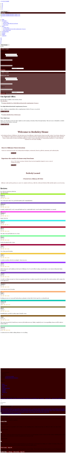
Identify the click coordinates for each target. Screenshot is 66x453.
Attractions (13, 153)
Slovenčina (44, 412)
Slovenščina (39, 412)
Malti (63, 409)
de (2, 3)
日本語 (62, 410)
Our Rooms (13, 165)
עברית (34, 410)
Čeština (13, 410)
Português (5, 412)
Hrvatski (23, 410)
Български (3, 410)
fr (2, 7)
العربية (32, 409)
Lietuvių (42, 409)
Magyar (19, 410)
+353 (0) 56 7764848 (5, 1)
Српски (30, 412)
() (6, 68)
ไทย (54, 410)
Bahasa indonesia (29, 410)
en (2, 5)
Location (4, 389)
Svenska (26, 412)
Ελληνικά (26, 409)
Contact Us (4, 392)
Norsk (42, 410)
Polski (9, 412)
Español (10, 409)
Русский (18, 412)
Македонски (52, 409)
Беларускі (8, 410)
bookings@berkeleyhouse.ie (11, 377)
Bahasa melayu (58, 409)
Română (22, 412)
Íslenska (38, 410)
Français (14, 409)
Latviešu (47, 409)
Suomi (35, 409)
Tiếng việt (13, 412)
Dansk (22, 409)
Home (3, 384)
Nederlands (46, 410)
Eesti (29, 409)
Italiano (18, 409)
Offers (3, 386)
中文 (48, 412)
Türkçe (51, 410)
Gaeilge (38, 409)
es (2, 6)
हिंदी (16, 410)
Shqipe (34, 412)
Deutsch (2, 409)
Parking (4, 391)
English (6, 409)
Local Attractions (6, 388)
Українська (58, 410)
